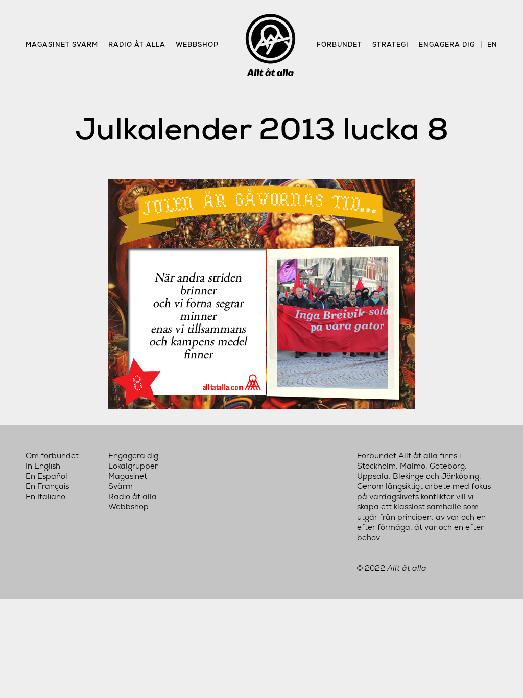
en (492, 44)
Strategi (390, 44)
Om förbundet (52, 456)
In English (43, 466)
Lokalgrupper (133, 466)
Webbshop (197, 44)
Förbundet (339, 44)
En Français (47, 486)
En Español (46, 476)
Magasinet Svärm (62, 44)
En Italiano (45, 497)
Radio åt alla (136, 44)
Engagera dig (447, 44)
